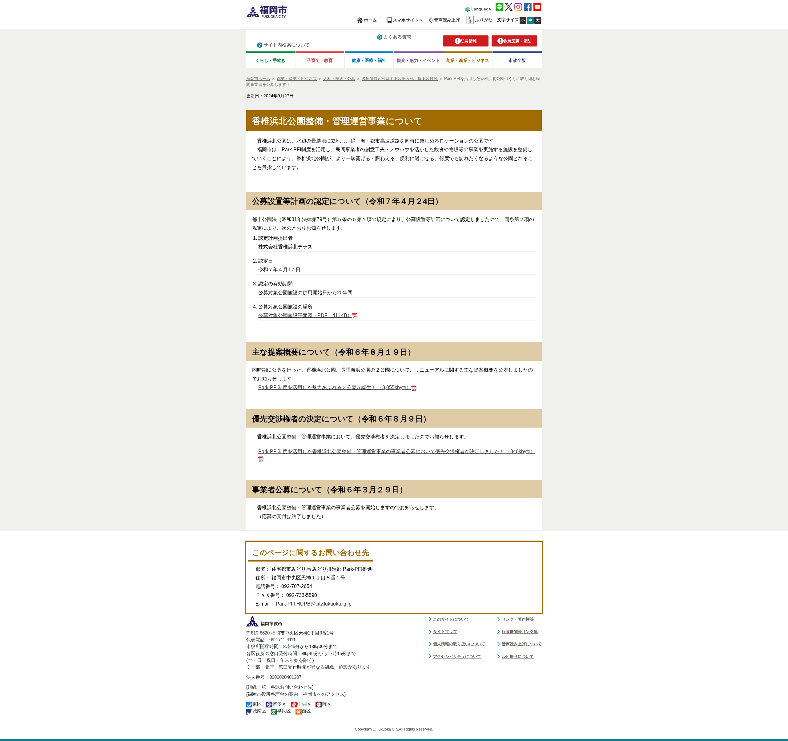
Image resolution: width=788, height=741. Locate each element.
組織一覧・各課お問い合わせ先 (279, 687)
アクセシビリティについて (457, 656)
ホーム (370, 20)
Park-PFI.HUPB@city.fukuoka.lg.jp (314, 603)
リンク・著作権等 (518, 619)
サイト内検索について (286, 44)
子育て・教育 (320, 60)
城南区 (259, 710)
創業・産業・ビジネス (467, 60)
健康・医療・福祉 (369, 60)
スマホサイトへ (408, 20)
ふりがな (483, 20)
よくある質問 (397, 36)
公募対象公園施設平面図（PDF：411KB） (305, 315)
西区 (306, 710)
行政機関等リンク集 (520, 631)
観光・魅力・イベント (418, 60)
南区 (326, 704)
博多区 (279, 704)
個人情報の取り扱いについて (459, 644)
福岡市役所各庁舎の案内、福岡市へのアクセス (295, 694)
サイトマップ (445, 631)
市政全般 (517, 60)
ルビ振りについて (518, 656)
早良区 (284, 710)
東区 (257, 704)
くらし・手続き (270, 60)
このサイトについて (451, 619)
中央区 (304, 704)
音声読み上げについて (522, 644)
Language (481, 8)
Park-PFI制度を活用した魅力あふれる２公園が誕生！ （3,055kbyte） (334, 387)
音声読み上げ (447, 20)
